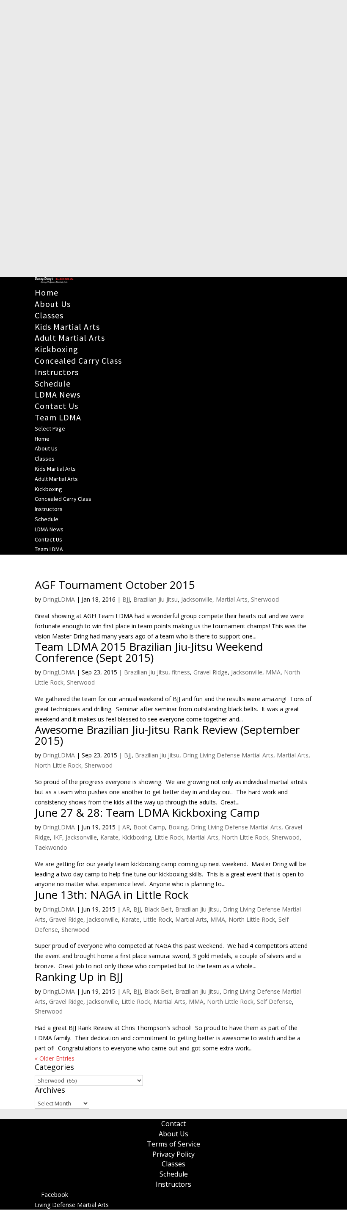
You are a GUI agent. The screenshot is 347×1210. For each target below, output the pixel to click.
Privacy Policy (173, 1154)
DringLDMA (59, 599)
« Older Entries (54, 1058)
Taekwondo (51, 847)
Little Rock (168, 837)
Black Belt (158, 909)
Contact (173, 1123)
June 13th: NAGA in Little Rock (112, 894)
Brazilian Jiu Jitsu (155, 599)
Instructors (57, 372)
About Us (53, 303)
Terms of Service (173, 1144)
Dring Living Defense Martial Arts (228, 755)
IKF (57, 837)
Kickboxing (56, 349)
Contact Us (56, 406)
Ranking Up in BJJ (79, 976)
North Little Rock (58, 765)
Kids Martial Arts (67, 326)
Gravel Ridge (210, 672)
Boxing (177, 827)
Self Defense (274, 1001)
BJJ (126, 599)
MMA (273, 672)
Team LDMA (58, 417)
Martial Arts (232, 599)
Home (46, 292)
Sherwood (265, 599)
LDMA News (57, 394)
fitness (181, 672)
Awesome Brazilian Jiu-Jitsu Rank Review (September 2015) (167, 735)
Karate (109, 837)
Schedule (53, 383)
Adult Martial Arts (70, 337)
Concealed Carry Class (78, 360)
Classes (49, 315)
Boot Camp (149, 827)
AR (126, 827)
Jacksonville (196, 599)
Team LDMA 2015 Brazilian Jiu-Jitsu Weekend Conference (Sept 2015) (149, 652)
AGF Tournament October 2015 (115, 584)
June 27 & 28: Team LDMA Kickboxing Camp (147, 812)
